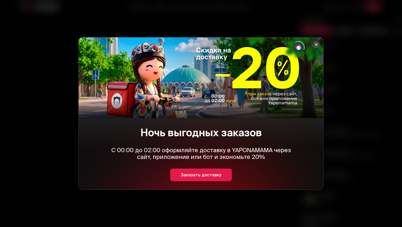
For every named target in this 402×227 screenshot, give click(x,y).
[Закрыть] (316, 44)
